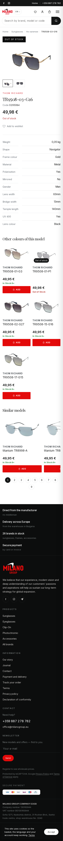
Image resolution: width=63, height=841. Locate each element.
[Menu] (57, 11)
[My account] (42, 12)
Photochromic (10, 632)
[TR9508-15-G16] (46, 321)
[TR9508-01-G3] (17, 268)
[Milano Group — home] (7, 12)
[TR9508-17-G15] (17, 374)
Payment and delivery (14, 676)
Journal (6, 665)
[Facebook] (6, 599)
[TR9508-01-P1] (46, 268)
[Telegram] (22, 599)
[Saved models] (35, 12)
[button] (13, 126)
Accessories (10, 638)
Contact (7, 671)
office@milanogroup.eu (15, 726)
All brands (8, 644)
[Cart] (49, 12)
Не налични (32, 31)
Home (35, 3)
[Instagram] (14, 599)
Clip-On (7, 627)
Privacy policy (10, 693)
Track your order (12, 682)
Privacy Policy (42, 774)
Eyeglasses (9, 621)
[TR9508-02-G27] (17, 321)
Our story (8, 659)
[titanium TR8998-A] (22, 444)
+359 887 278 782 (51, 3)
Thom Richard (13, 93)
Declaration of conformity (17, 699)
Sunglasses (17, 31)
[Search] (56, 21)
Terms (31, 835)
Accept (51, 832)
